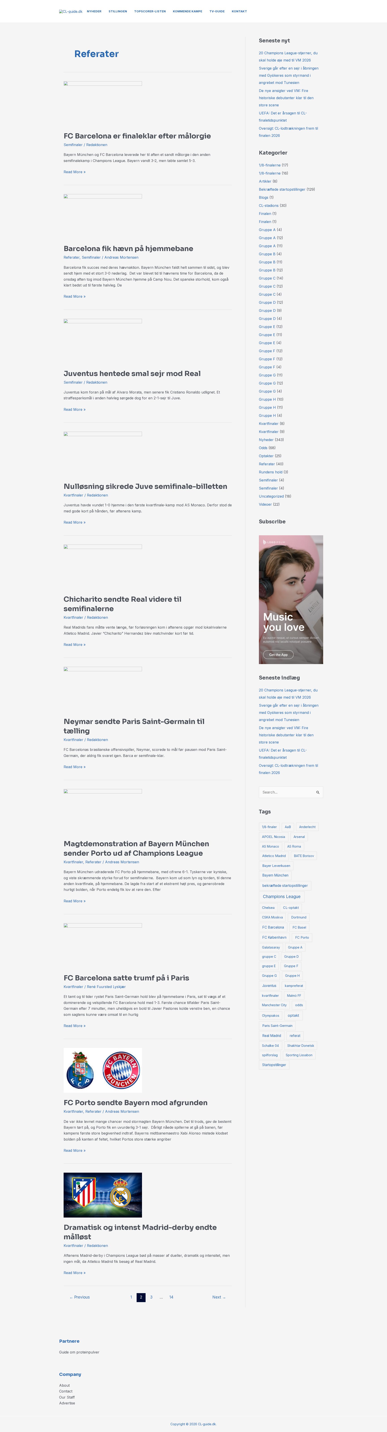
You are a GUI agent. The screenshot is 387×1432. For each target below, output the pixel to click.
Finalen (265, 213)
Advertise (67, 1403)
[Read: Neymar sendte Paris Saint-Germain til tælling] (103, 689)
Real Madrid (271, 1036)
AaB (288, 827)
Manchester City (274, 1005)
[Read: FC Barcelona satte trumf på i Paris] (103, 945)
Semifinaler (73, 144)
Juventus (269, 986)
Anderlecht (307, 827)
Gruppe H (267, 399)
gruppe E (269, 966)
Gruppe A (267, 229)
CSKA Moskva (272, 917)
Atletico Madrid (274, 856)
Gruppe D (267, 302)
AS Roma (294, 846)
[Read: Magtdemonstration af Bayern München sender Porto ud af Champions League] (103, 811)
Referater (72, 257)
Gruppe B (267, 254)
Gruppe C (267, 278)
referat (295, 1036)
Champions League (282, 896)
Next (219, 1297)
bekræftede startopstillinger (285, 885)
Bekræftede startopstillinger (282, 189)
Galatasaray (271, 947)
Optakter (266, 456)
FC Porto (302, 938)
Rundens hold (270, 472)
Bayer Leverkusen (276, 866)
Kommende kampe (187, 11)
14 (171, 1297)
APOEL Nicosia (273, 837)
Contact (65, 1391)
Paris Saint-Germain (277, 1025)
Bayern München (275, 875)
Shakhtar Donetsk (300, 1045)
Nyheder (94, 11)
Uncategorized (271, 496)
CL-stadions (269, 205)
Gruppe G (267, 375)
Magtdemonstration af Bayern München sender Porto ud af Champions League (136, 848)
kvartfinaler (270, 996)
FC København (274, 937)
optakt (293, 1015)
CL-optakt (291, 908)
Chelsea (268, 908)
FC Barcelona (273, 927)
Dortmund (298, 917)
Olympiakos (270, 1015)
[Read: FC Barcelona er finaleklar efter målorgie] (103, 103)
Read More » (75, 171)
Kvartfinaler (73, 495)
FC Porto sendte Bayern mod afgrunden (136, 1102)
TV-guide (217, 11)
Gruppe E (267, 326)
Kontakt (239, 11)
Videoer (265, 504)
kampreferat (294, 986)
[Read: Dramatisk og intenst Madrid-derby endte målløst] (103, 1195)
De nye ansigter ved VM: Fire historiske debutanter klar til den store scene (286, 97)
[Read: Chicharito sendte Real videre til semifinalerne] (103, 566)
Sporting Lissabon (299, 1055)
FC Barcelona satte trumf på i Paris (126, 977)
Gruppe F (267, 351)
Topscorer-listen (150, 11)
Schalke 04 (270, 1046)
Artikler (265, 181)
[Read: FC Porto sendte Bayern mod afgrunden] (103, 1070)
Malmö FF (294, 995)
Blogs (263, 197)
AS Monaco (270, 846)
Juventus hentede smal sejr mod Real (132, 373)
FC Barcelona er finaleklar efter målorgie (137, 135)
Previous (79, 1297)
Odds (263, 448)
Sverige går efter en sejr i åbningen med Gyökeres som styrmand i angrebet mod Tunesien (288, 75)
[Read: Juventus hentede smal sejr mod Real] (103, 341)
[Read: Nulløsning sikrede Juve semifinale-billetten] (103, 453)
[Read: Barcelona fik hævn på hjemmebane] (103, 216)
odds (299, 1005)
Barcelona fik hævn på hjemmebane (128, 248)
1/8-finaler (269, 827)
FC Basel (299, 927)
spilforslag (270, 1055)
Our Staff (67, 1397)
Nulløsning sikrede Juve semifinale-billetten (145, 486)
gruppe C (269, 956)
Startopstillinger (274, 1065)
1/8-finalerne (270, 165)
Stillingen (118, 11)
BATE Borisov (304, 856)
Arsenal (299, 837)
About (64, 1385)
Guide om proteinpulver (79, 1352)
